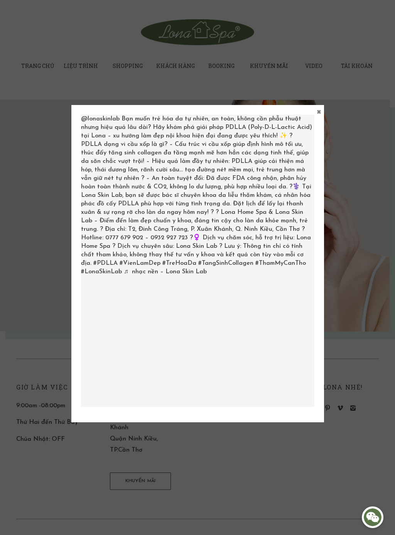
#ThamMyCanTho (280, 263)
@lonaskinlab (100, 119)
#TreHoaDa (179, 263)
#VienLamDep (140, 263)
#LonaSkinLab (101, 272)
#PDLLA (105, 263)
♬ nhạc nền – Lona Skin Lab (165, 272)
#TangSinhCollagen (225, 263)
